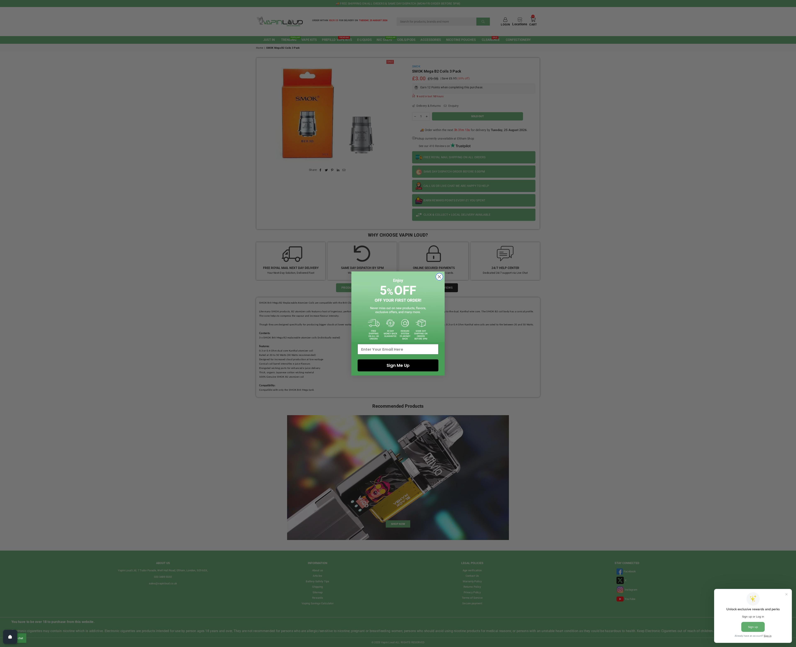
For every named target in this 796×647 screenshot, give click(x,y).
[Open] (10, 637)
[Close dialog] (439, 276)
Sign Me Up (398, 365)
